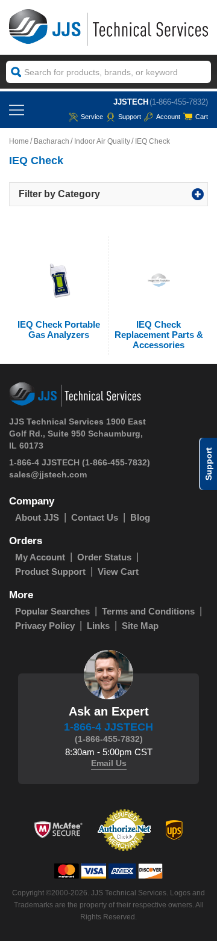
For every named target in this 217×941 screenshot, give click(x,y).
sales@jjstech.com (48, 474)
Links (98, 626)
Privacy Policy (45, 626)
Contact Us (94, 517)
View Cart (118, 571)
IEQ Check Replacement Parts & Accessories (159, 334)
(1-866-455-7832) (178, 101)
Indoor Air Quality (102, 141)
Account (168, 116)
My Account (40, 557)
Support (129, 116)
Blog (140, 517)
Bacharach (51, 141)
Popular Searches (52, 611)
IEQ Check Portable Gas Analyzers (58, 329)
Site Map (140, 626)
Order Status (104, 557)
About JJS (37, 517)
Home (19, 141)
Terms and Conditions (148, 611)
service (92, 116)
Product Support (50, 571)
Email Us (109, 763)
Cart (201, 116)
